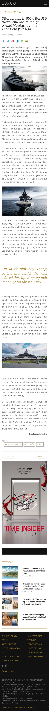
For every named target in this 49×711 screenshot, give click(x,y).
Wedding (31, 640)
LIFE (4, 652)
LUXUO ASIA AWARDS (36, 656)
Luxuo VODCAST (34, 636)
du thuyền (29, 444)
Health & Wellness (12, 656)
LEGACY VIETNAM (34, 644)
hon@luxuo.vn (29, 698)
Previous (9, 456)
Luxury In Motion (11, 648)
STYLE (4, 640)
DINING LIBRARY (9, 636)
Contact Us (5, 707)
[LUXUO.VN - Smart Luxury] (9, 3)
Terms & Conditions (18, 707)
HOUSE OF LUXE (34, 648)
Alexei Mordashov (13, 444)
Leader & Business (11, 660)
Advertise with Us (9, 671)
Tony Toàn (15, 703)
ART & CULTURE (9, 644)
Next (41, 456)
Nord (40, 444)
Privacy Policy (31, 707)
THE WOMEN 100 (34, 652)
